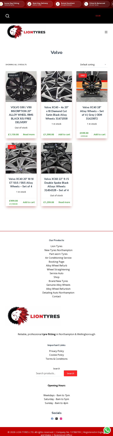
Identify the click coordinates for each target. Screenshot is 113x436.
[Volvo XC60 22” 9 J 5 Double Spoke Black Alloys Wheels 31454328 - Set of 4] (56, 158)
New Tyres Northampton (58, 250)
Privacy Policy (56, 351)
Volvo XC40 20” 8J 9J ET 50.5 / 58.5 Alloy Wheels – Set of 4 (21, 182)
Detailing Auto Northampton (58, 292)
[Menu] (106, 32)
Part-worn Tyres (58, 254)
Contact (56, 296)
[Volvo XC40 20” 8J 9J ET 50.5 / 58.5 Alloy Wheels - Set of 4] (21, 158)
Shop (56, 277)
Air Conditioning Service (58, 257)
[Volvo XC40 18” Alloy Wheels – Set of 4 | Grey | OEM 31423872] (91, 86)
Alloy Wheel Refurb (56, 265)
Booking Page (56, 261)
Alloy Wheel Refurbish (58, 288)
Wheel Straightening (58, 269)
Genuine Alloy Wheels (58, 284)
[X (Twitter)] (56, 419)
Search (56, 368)
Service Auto (56, 273)
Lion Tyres (56, 246)
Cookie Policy (56, 354)
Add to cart (64, 134)
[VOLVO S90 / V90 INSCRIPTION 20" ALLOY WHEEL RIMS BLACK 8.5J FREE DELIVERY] (21, 86)
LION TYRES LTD (25, 432)
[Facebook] (52, 419)
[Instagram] (61, 419)
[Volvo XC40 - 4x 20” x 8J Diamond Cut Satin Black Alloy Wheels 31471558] (56, 86)
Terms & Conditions (57, 358)
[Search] (7, 16)
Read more (29, 134)
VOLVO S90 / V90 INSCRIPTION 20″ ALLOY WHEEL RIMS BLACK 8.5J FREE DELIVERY (21, 115)
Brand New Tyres (58, 281)
